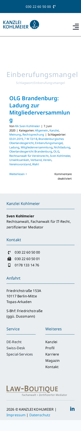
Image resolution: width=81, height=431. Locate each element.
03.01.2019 (16, 139)
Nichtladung (62, 147)
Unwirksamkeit (19, 160)
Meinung (15, 134)
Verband (36, 160)
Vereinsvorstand (20, 164)
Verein (47, 160)
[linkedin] (72, 409)
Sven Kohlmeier (60, 156)
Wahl (35, 164)
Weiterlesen (17, 174)
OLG (56, 151)
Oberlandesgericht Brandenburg (30, 151)
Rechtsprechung (33, 134)
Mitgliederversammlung (36, 147)
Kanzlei (54, 130)
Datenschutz (40, 415)
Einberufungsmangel (49, 143)
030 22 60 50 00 (39, 6)
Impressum (15, 415)
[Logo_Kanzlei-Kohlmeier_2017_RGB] (21, 21)
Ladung (14, 147)
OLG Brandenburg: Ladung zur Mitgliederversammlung (39, 108)
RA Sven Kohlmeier (27, 126)
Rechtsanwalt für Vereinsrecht (29, 156)
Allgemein (41, 130)
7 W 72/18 (30, 139)
